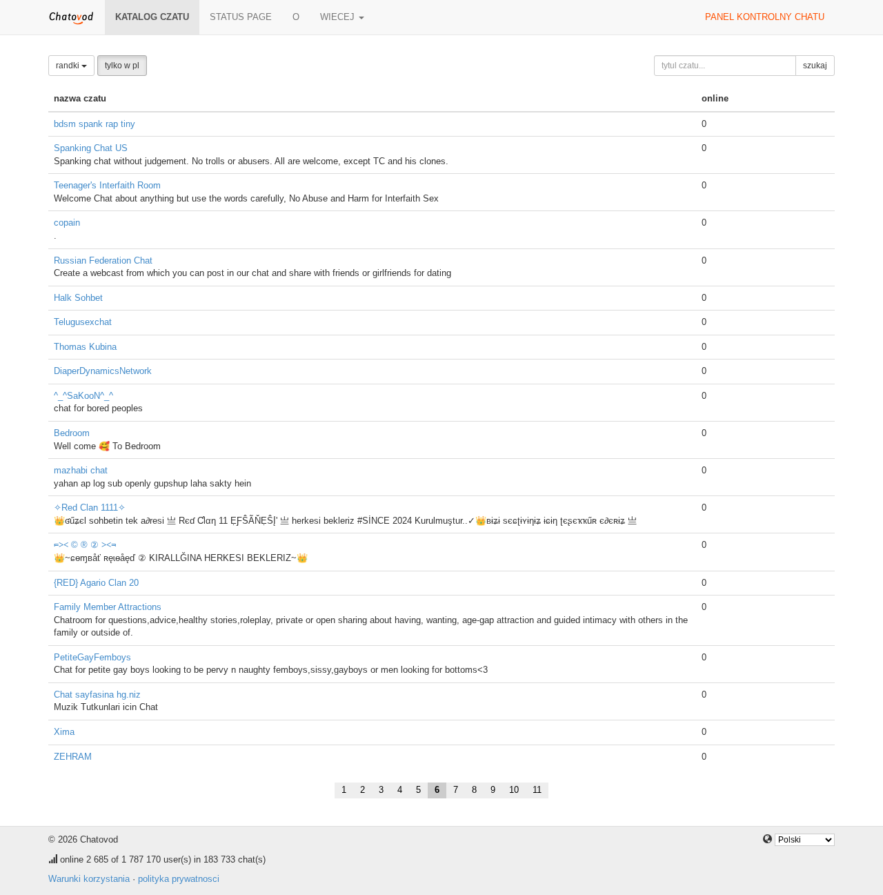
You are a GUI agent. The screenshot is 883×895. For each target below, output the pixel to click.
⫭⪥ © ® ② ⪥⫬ (85, 545)
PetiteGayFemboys (92, 657)
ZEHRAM (73, 756)
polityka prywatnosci (178, 879)
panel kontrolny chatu (764, 17)
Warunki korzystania (89, 879)
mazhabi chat (81, 470)
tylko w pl (122, 65)
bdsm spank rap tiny (94, 124)
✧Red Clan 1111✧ (90, 507)
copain (67, 222)
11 (537, 790)
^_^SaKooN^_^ (83, 396)
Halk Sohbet (78, 298)
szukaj (815, 65)
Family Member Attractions (107, 607)
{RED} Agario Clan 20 (96, 583)
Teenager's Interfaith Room (107, 185)
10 (514, 790)
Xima (64, 732)
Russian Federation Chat (103, 260)
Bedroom (72, 433)
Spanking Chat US (91, 148)
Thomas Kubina (85, 347)
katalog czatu (152, 17)
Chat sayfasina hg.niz (97, 694)
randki (68, 65)
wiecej (338, 17)
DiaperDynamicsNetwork (103, 371)
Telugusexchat (83, 322)
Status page (241, 17)
